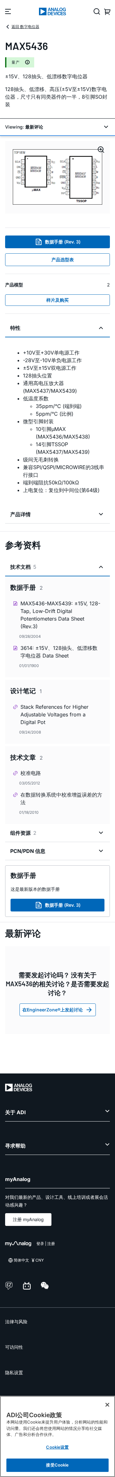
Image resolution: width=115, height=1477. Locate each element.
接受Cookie (57, 1464)
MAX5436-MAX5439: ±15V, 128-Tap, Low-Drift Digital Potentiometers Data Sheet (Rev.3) (60, 614)
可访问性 (14, 1347)
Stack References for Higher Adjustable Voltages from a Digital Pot (54, 714)
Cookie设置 (57, 1447)
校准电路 (30, 773)
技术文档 (23, 567)
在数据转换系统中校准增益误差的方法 (61, 798)
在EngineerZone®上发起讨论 (52, 1009)
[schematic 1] (57, 177)
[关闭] (107, 1405)
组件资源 (23, 833)
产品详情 (20, 514)
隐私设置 (14, 1372)
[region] (57, 1436)
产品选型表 (62, 259)
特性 (15, 328)
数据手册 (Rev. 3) (62, 241)
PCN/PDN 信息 (27, 851)
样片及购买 (57, 300)
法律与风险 (16, 1321)
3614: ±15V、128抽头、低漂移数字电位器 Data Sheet (58, 652)
